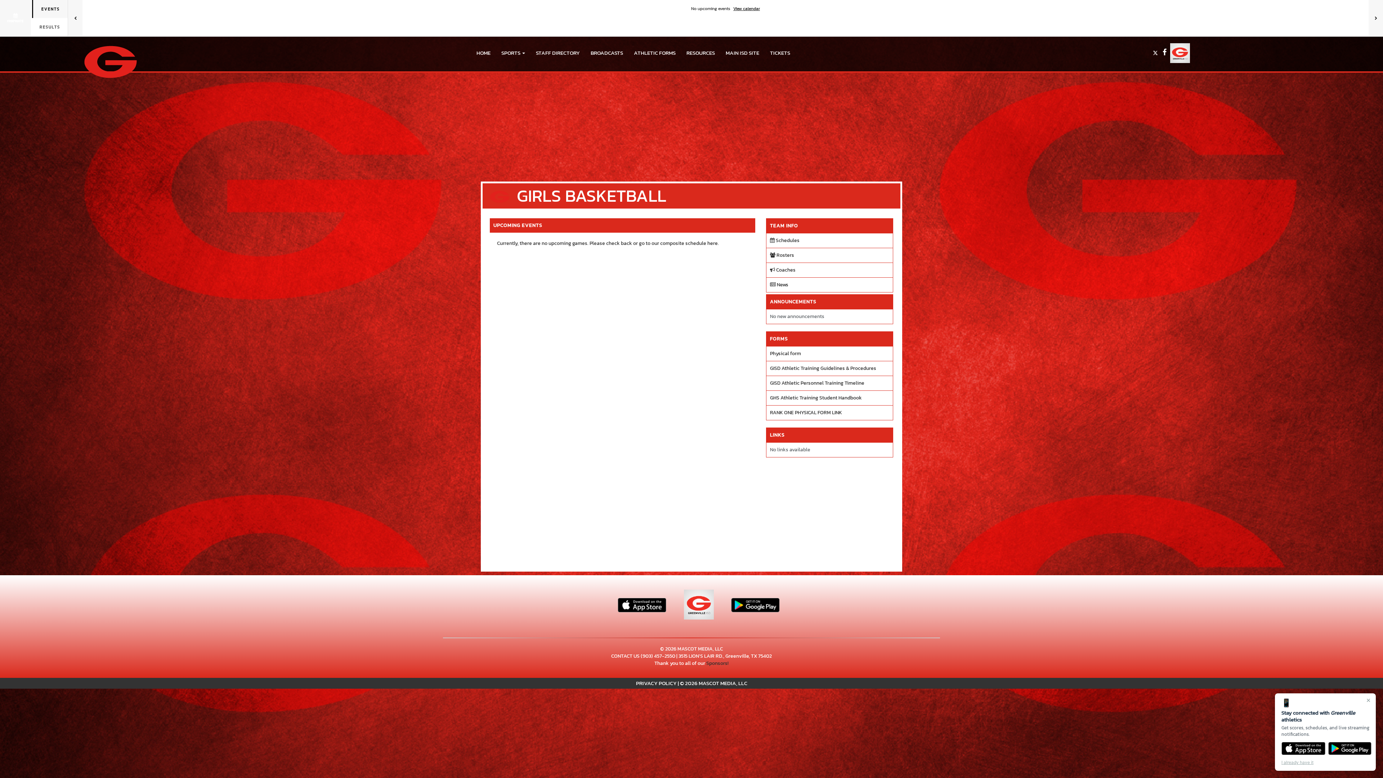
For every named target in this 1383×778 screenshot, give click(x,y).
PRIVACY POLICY (656, 683)
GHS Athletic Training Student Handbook (816, 398)
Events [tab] (50, 9)
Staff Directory (558, 53)
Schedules (787, 240)
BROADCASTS (607, 53)
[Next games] (1376, 18)
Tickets (780, 53)
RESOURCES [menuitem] (700, 53)
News (782, 285)
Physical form (785, 353)
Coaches (785, 270)
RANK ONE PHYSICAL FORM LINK (806, 412)
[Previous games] (75, 18)
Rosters (784, 255)
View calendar (746, 9)
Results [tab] (50, 27)
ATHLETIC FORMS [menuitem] (655, 53)
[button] (513, 53)
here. (713, 243)
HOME (483, 53)
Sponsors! (717, 663)
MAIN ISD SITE (742, 53)
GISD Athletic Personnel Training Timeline (817, 383)
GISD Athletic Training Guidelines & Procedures (823, 368)
